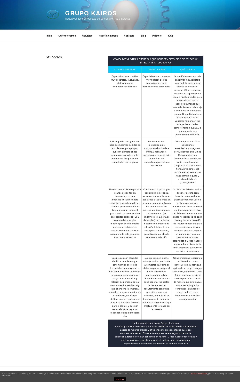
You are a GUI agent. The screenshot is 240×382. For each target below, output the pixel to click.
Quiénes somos (67, 35)
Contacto (129, 35)
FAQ (170, 35)
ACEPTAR (120, 379)
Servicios (87, 35)
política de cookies (199, 374)
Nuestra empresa (108, 35)
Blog (143, 35)
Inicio (49, 35)
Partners (157, 35)
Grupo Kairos (91, 13)
